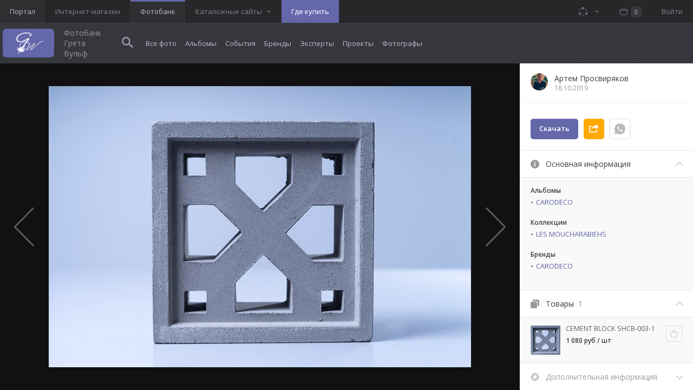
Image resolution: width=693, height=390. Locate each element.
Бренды (277, 43)
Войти (672, 11)
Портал (22, 11)
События (240, 43)
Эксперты (317, 43)
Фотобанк (157, 11)
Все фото (161, 43)
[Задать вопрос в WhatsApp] (620, 129)
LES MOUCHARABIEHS (571, 234)
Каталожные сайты (228, 11)
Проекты (358, 43)
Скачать (554, 128)
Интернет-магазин (87, 11)
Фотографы (402, 43)
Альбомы (201, 43)
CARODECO (554, 202)
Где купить (310, 11)
